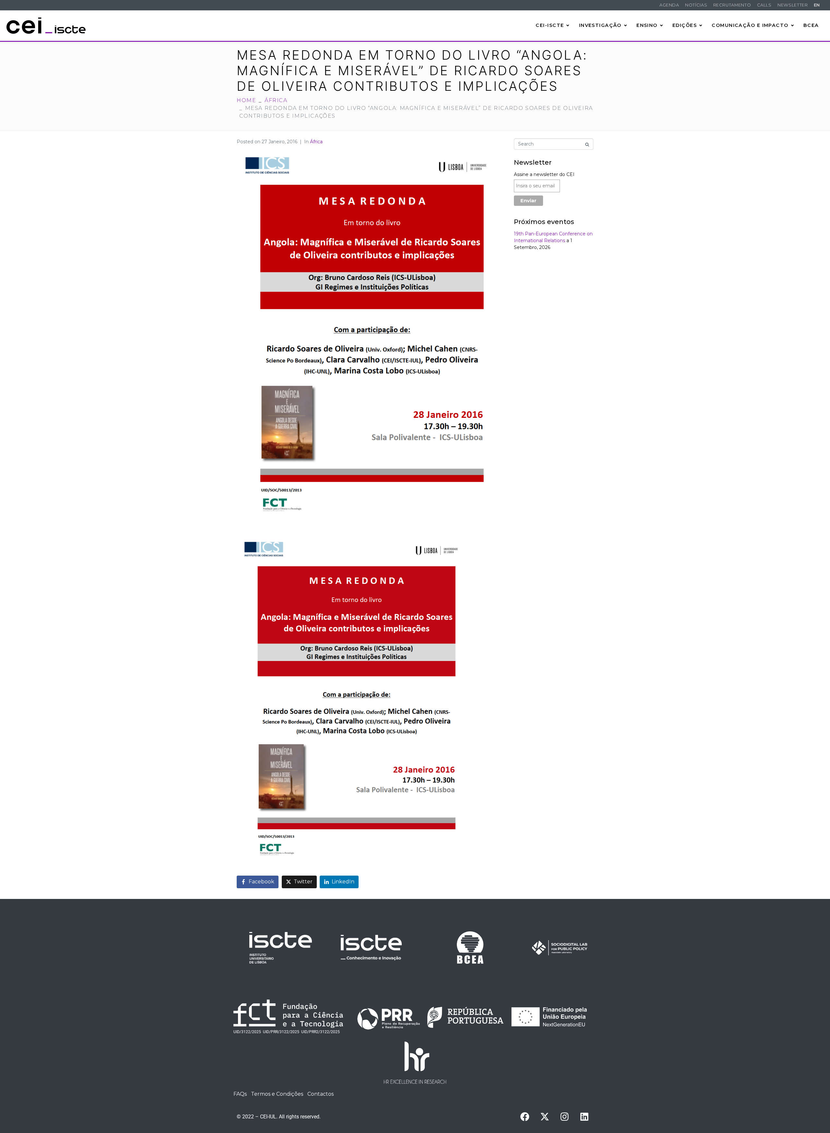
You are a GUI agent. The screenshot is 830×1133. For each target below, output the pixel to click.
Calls (764, 5)
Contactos (320, 1094)
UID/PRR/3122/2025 (281, 1032)
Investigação (600, 25)
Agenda (669, 5)
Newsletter (792, 5)
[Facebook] (525, 1117)
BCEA (811, 25)
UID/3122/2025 (247, 1032)
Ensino (647, 25)
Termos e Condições (277, 1094)
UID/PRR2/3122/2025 (320, 1032)
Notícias (696, 5)
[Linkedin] (584, 1117)
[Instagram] (564, 1117)
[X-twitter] (545, 1117)
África (316, 142)
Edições (684, 25)
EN (817, 5)
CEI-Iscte (550, 25)
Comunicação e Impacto (750, 25)
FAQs (240, 1094)
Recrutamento (732, 5)
